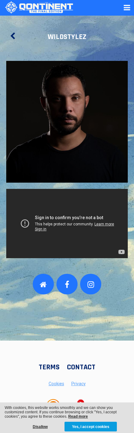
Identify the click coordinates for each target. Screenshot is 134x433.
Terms (49, 367)
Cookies (56, 383)
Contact (81, 367)
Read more (78, 416)
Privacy (78, 383)
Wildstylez (67, 37)
